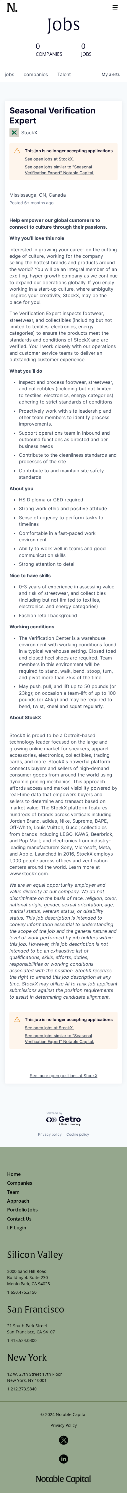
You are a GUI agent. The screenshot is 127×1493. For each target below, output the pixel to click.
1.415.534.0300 (22, 1340)
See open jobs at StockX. (49, 158)
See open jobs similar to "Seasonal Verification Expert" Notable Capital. (59, 169)
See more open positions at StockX (63, 1075)
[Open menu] (115, 7)
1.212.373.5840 (22, 1389)
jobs (9, 74)
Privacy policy (50, 1134)
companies (36, 74)
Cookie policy (77, 1134)
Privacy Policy (64, 1425)
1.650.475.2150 (22, 1292)
